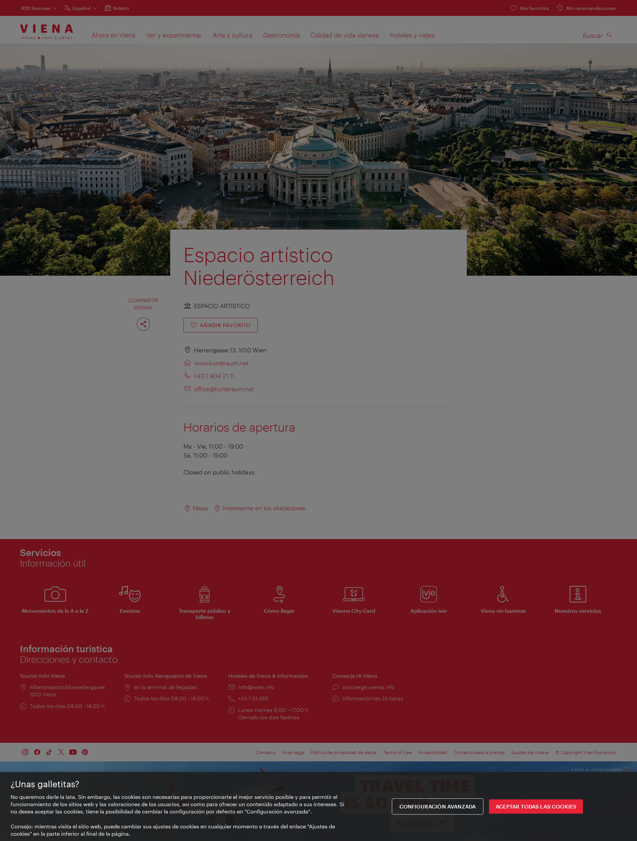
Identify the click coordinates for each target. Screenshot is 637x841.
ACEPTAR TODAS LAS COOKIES (536, 807)
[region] (318, 806)
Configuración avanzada (437, 807)
